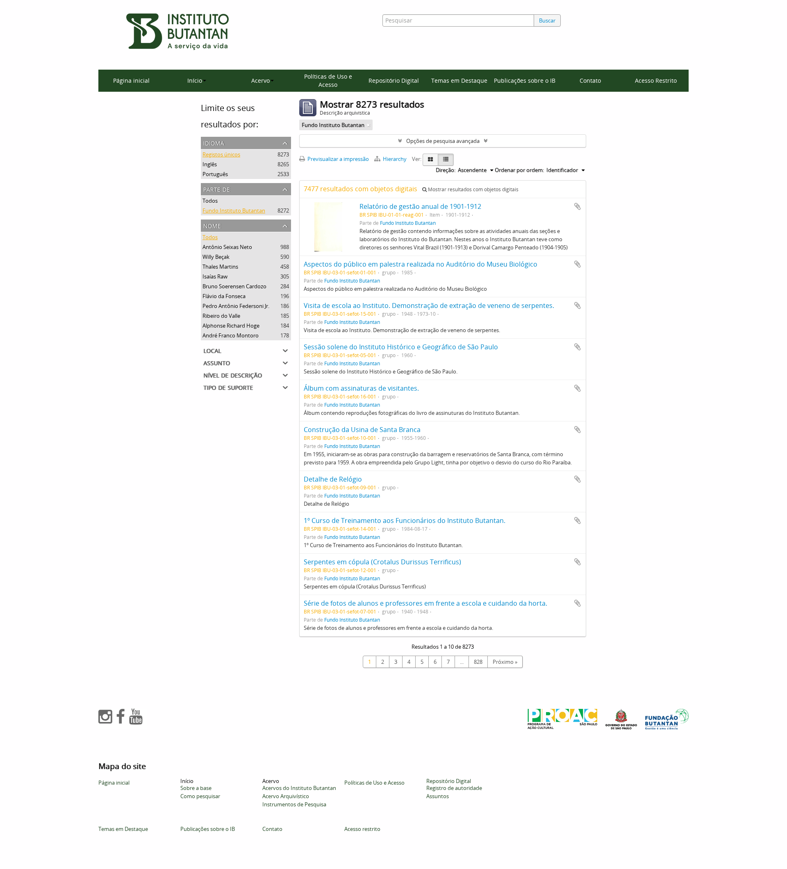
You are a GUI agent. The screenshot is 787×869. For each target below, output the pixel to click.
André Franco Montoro (230, 335)
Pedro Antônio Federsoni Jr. (235, 306)
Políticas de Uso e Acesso (328, 80)
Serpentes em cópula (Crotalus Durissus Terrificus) (382, 561)
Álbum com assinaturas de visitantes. (361, 388)
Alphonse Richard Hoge (230, 325)
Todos (210, 200)
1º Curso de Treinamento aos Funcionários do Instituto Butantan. (404, 520)
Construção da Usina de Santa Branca (362, 429)
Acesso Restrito (656, 80)
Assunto (216, 362)
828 (478, 661)
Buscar (547, 20)
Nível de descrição (232, 374)
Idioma (213, 142)
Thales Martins (220, 266)
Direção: (445, 170)
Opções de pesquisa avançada (443, 141)
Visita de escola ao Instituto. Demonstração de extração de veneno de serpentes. (429, 305)
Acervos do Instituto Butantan (299, 788)
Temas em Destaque (459, 80)
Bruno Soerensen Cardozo (234, 286)
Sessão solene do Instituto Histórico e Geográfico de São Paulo (401, 346)
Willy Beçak (216, 256)
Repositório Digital (393, 80)
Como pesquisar (200, 796)
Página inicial (131, 80)
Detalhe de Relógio (333, 479)
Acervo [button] (260, 80)
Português (215, 174)
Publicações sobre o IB (524, 80)
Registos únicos (221, 154)
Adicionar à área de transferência (577, 206)
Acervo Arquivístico (285, 796)
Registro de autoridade (454, 788)
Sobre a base (196, 788)
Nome (212, 225)
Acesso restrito (362, 829)
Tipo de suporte (228, 386)
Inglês (209, 164)
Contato (590, 80)
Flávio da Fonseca (224, 296)
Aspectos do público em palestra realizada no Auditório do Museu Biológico (420, 264)
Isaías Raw (214, 276)
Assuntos (437, 796)
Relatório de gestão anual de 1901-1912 (420, 206)
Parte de (216, 188)
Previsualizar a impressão (337, 159)
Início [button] (194, 80)
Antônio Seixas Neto (227, 247)
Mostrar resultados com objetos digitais (473, 189)
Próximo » (505, 661)
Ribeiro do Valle (221, 315)
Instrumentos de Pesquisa (294, 804)
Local (212, 349)
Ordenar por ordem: (519, 170)
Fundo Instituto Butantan (233, 210)
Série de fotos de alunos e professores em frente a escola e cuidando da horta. (425, 603)
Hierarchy (395, 159)
